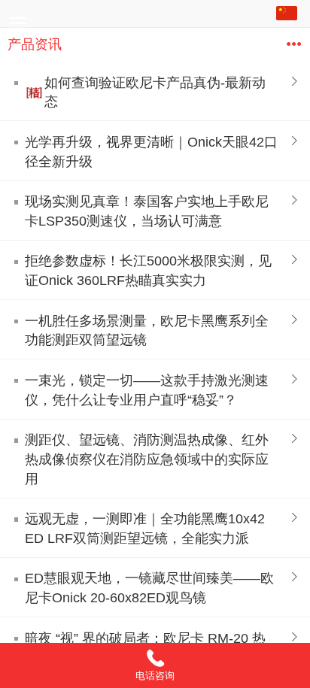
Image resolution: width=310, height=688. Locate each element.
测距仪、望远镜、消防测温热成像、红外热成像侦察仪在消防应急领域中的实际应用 (147, 459)
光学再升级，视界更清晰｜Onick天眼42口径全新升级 (151, 152)
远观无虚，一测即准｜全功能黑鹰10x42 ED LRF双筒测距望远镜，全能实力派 (145, 528)
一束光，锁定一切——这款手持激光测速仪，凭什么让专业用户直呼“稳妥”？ (147, 390)
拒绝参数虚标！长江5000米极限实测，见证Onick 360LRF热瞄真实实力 (148, 270)
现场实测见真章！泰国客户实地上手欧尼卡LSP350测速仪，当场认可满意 (147, 211)
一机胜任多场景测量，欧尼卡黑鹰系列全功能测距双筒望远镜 (147, 331)
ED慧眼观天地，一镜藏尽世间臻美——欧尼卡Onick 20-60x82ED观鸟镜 (149, 588)
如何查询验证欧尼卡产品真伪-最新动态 (155, 92)
